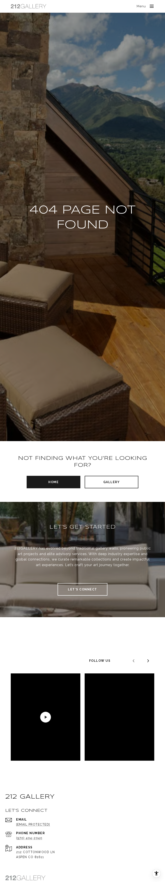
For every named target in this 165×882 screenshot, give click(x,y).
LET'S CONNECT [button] (82, 589)
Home (53, 482)
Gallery (111, 482)
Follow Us (100, 660)
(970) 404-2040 (29, 838)
